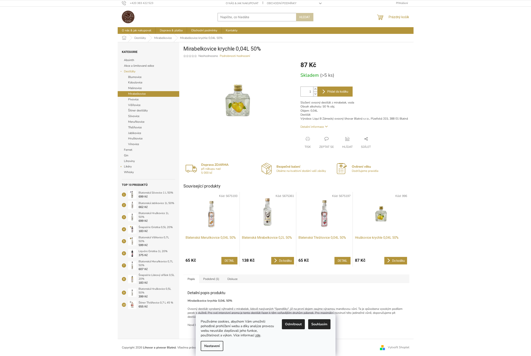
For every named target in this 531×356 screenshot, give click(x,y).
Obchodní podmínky (281, 3)
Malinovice (135, 88)
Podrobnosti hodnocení (235, 56)
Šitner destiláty (138, 110)
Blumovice (134, 77)
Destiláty (129, 71)
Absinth (129, 60)
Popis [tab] (191, 279)
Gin (126, 155)
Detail (229, 260)
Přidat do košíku (337, 91)
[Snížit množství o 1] (315, 94)
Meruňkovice (136, 122)
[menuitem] (136, 30)
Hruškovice (135, 138)
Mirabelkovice (137, 94)
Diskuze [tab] (232, 279)
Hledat (304, 17)
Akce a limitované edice (139, 66)
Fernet (128, 150)
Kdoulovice (135, 82)
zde (257, 335)
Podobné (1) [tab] (211, 279)
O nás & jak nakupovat (242, 3)
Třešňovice (135, 127)
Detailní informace (312, 127)
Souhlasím (319, 324)
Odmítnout (293, 324)
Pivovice (133, 99)
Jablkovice (134, 133)
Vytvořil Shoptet (398, 347)
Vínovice (133, 144)
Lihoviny (129, 161)
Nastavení (212, 346)
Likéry (128, 166)
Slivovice (133, 116)
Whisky (129, 172)
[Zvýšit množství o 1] (315, 89)
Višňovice (134, 105)
